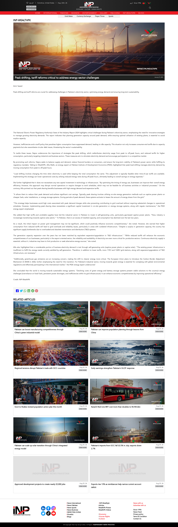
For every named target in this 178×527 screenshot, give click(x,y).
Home (37, 13)
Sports (111, 16)
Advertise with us (139, 505)
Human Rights (96, 9)
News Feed (137, 512)
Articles (101, 505)
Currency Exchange (84, 16)
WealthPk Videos (105, 510)
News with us (31, 6)
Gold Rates (69, 16)
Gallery (103, 13)
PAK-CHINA (115, 13)
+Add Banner (31, 9)
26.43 (31, 3)
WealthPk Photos (105, 508)
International (50, 13)
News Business (72, 510)
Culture (87, 9)
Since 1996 (137, 510)
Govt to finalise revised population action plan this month (38, 407)
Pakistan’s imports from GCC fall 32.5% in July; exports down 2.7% (116, 447)
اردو (131, 3)
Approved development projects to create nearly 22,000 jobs (40, 484)
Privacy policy (138, 514)
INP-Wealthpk (129, 13)
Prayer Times (99, 16)
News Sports (71, 508)
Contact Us (137, 519)
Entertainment (90, 13)
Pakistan (64, 13)
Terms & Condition (140, 516)
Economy (79, 9)
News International (74, 503)
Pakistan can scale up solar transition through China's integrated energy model (41, 447)
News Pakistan (72, 505)
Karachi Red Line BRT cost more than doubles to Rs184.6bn (115, 407)
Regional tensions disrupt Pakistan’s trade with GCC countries (40, 368)
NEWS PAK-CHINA (74, 512)
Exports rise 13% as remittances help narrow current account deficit (116, 486)
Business (75, 13)
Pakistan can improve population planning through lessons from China (117, 331)
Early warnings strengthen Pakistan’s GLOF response (112, 368)
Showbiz (70, 514)
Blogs (141, 13)
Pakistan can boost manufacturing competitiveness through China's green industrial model (39, 331)
